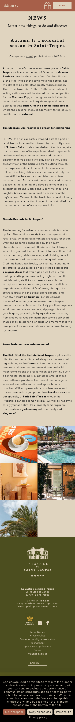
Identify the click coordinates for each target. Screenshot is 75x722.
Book (62, 6)
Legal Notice (37, 632)
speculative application (37, 646)
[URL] (47, 5)
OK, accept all (14, 712)
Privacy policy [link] (38, 717)
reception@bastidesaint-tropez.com (37, 603)
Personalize (63, 712)
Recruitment (37, 642)
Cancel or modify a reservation (38, 639)
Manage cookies (37, 653)
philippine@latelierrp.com (41, 606)
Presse (37, 650)
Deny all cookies (40, 712)
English (34, 662)
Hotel (29, 56)
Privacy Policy (37, 635)
